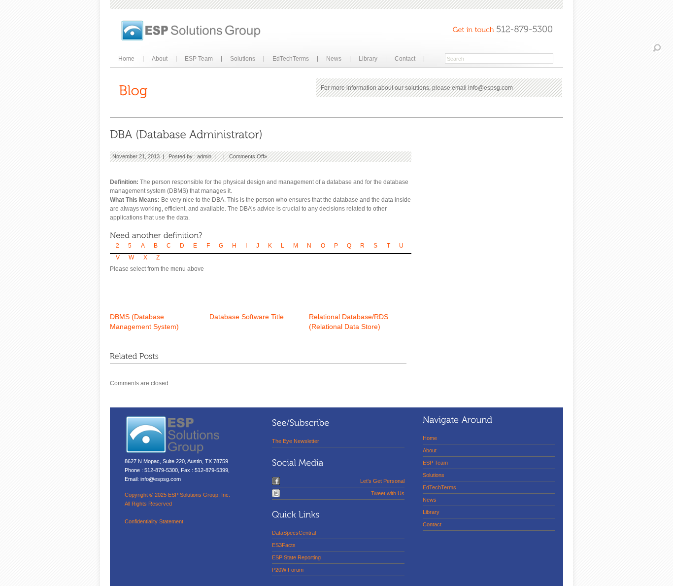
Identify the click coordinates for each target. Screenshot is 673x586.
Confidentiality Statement (154, 521)
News (333, 59)
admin (204, 156)
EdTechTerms (290, 59)
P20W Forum (287, 570)
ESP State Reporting (296, 557)
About (160, 59)
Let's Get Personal (382, 481)
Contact (405, 59)
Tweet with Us (387, 493)
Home (126, 59)
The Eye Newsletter (295, 441)
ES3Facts (284, 545)
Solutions (242, 59)
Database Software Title (246, 317)
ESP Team (199, 59)
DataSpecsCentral (294, 533)
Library (368, 59)
